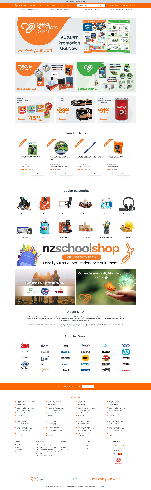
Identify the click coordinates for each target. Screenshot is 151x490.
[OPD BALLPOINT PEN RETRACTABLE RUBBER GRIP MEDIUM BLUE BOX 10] (61, 148)
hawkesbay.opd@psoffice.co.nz (55, 412)
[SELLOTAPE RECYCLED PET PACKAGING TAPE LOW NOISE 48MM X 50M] (32, 148)
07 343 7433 (51, 435)
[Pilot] (65, 364)
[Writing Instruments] (106, 227)
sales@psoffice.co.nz (75, 479)
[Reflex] (105, 364)
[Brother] (126, 345)
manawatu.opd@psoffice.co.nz (24, 412)
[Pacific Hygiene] (45, 364)
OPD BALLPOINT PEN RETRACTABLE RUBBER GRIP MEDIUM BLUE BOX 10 (61, 157)
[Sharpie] (65, 370)
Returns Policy (19, 447)
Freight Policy (19, 445)
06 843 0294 (51, 415)
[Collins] (85, 352)
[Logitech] (65, 358)
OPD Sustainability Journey (43, 445)
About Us (63, 445)
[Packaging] (86, 227)
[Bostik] (85, 346)
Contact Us (125, 5)
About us (117, 5)
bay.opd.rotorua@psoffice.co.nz (55, 433)
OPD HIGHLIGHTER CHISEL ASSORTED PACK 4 (86, 157)
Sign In (111, 5)
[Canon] (45, 352)
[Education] (45, 227)
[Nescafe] (126, 358)
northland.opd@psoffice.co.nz (116, 433)
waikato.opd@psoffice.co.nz (116, 412)
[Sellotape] (45, 370)
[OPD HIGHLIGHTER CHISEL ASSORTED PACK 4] (89, 148)
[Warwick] (126, 370)
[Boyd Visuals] (105, 345)
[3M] (25, 345)
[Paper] (45, 203)
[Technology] (127, 203)
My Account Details (119, 445)
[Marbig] (85, 358)
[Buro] (25, 352)
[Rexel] (126, 364)
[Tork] (105, 370)
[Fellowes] (105, 352)
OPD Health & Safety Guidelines (45, 456)
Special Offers (60, 5)
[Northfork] (25, 364)
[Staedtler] (85, 370)
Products (41, 5)
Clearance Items (70, 5)
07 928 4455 (20, 435)
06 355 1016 (20, 415)
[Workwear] (127, 227)
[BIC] (65, 346)
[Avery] (45, 345)
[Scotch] (25, 370)
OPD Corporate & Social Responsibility (46, 447)
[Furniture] (65, 203)
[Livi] (45, 358)
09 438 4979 (112, 435)
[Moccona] (105, 358)
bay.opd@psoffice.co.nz (23, 433)
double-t (103, 486)
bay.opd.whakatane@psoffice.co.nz (87, 433)
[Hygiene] (106, 203)
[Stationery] (24, 203)
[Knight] (25, 358)
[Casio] (65, 352)
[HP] (126, 352)
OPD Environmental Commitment (45, 449)
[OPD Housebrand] (65, 227)
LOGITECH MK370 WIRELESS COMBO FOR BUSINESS (118, 157)
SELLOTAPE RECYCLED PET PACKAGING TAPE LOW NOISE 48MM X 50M (32, 158)
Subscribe (87, 386)
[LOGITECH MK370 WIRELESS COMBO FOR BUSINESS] (118, 148)
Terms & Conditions (20, 452)
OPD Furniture (51, 5)
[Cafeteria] (86, 203)
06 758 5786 (81, 415)
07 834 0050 (112, 415)
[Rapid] (85, 364)
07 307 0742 (81, 435)
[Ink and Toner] (24, 227)
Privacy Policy (19, 449)
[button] (20, 35)
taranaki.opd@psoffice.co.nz (85, 412)
